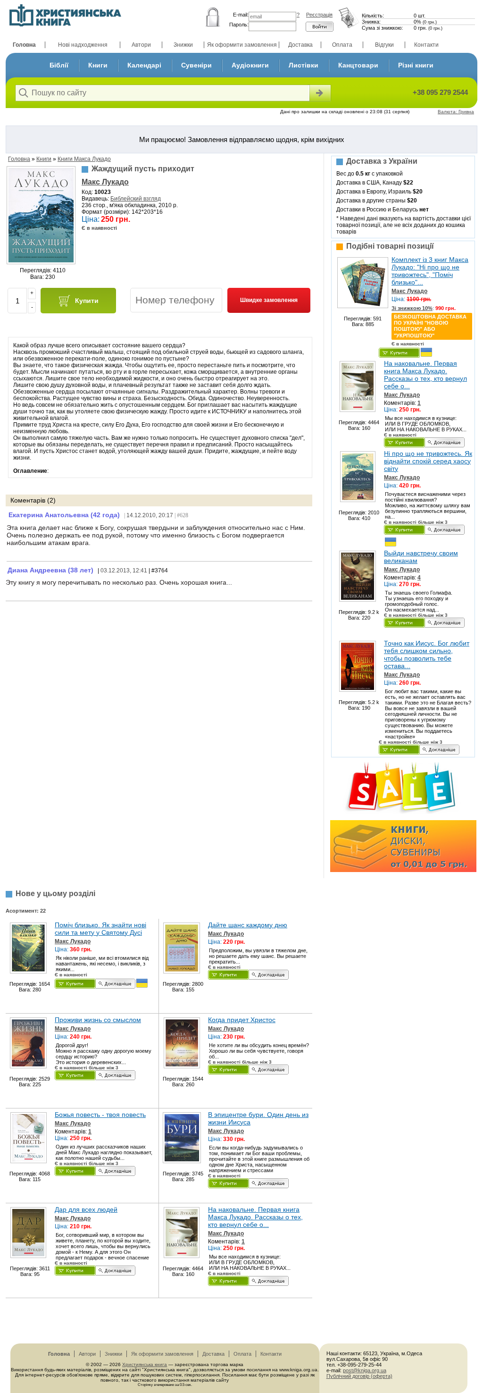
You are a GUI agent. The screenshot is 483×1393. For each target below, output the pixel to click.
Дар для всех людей (86, 1209)
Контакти (426, 45)
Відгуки (384, 45)
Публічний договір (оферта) (359, 1376)
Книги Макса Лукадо (84, 159)
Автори (141, 45)
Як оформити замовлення (242, 45)
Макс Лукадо (105, 182)
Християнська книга (144, 1364)
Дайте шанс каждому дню (247, 925)
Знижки (183, 45)
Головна (24, 45)
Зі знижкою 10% (412, 308)
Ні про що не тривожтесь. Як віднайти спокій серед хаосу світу (428, 461)
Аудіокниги (250, 65)
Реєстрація (319, 14)
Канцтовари (358, 65)
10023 (102, 192)
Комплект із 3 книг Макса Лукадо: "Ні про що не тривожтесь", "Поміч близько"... (429, 271)
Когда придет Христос (241, 1020)
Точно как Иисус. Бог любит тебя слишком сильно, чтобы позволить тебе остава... (426, 654)
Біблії (59, 65)
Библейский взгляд (135, 198)
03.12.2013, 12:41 (123, 570)
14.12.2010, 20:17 (149, 515)
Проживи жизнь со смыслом (98, 1020)
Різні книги (415, 65)
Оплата (342, 45)
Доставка (300, 45)
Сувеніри (196, 65)
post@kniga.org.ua (364, 1370)
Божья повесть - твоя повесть (100, 1114)
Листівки (303, 65)
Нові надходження (83, 45)
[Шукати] (319, 92)
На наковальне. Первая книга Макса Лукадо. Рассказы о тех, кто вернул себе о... (425, 375)
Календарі (144, 65)
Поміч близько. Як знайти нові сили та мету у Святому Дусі (100, 928)
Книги (98, 65)
